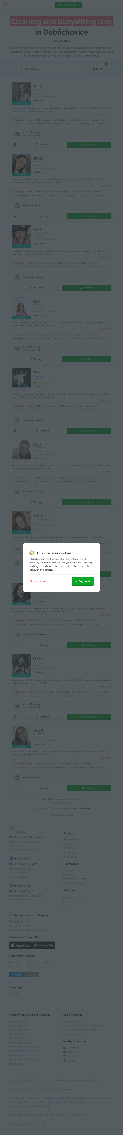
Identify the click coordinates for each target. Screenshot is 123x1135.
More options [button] (37, 581)
